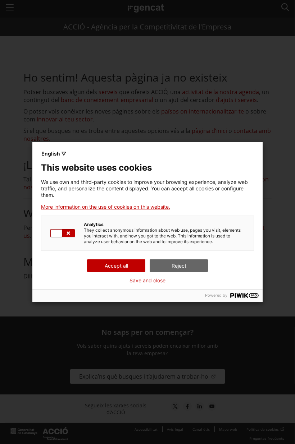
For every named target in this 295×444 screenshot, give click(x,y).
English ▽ (53, 154)
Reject (179, 266)
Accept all (116, 266)
